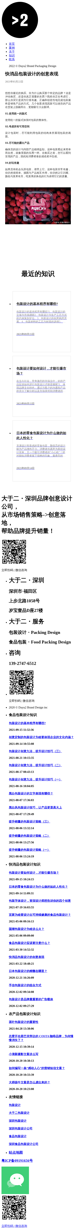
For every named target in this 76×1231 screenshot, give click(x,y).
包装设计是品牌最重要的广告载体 (31, 999)
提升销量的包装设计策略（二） (29, 835)
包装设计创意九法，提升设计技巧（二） (35, 765)
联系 (12, 59)
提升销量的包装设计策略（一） (29, 849)
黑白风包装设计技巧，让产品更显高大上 (35, 807)
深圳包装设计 (18, 1120)
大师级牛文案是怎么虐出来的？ (29, 1082)
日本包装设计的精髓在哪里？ (28, 971)
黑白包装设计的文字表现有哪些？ (31, 793)
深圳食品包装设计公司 (23, 1144)
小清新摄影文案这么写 (23, 1054)
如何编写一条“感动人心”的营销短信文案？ (37, 1068)
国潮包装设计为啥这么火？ (26, 928)
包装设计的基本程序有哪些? (27, 723)
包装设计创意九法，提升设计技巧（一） (35, 779)
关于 (12, 51)
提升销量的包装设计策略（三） (29, 821)
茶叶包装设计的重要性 (23, 1022)
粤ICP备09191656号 (17, 1161)
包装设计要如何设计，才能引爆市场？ (34, 872)
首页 (12, 43)
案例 (12, 47)
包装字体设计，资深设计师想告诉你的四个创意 (40, 900)
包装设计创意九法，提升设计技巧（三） (35, 751)
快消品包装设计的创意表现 (26, 957)
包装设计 (15, 1105)
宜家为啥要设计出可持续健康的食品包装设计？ (40, 914)
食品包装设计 (18, 1136)
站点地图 (16, 1152)
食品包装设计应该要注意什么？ (29, 943)
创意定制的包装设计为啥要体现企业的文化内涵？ (41, 737)
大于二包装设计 (19, 1112)
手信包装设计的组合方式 (25, 985)
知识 (12, 55)
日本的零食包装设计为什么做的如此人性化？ (38, 886)
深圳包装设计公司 (20, 1128)
